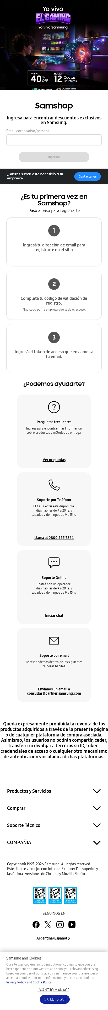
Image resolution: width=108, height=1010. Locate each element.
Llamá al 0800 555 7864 (54, 538)
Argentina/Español (51, 938)
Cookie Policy (42, 982)
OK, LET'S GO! (55, 999)
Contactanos (88, 176)
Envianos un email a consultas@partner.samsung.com (54, 691)
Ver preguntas (54, 460)
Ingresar (54, 157)
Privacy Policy (16, 982)
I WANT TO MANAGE (53, 990)
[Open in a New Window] (54, 895)
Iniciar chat (54, 615)
